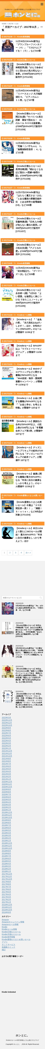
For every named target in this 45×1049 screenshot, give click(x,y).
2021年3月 (6, 774)
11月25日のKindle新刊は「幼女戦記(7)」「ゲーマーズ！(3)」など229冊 (29, 271)
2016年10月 (7, 910)
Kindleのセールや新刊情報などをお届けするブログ (22, 1040)
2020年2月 (6, 807)
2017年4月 (6, 894)
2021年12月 (7, 751)
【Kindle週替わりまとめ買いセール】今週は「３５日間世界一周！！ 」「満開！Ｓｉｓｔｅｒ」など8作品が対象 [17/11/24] (29, 508)
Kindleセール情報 (24, 315)
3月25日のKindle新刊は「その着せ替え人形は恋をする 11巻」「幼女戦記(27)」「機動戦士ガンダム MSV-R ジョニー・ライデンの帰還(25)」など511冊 (29, 652)
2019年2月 (6, 838)
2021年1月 (6, 779)
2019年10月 (7, 818)
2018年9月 (6, 851)
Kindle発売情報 (23, 37)
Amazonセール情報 (10, 924)
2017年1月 (6, 902)
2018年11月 (7, 846)
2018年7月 (6, 856)
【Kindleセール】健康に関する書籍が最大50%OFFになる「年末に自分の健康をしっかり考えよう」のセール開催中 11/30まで (29, 480)
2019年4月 (6, 833)
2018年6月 (6, 859)
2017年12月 (7, 874)
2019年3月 (6, 835)
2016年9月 (6, 912)
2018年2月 (6, 869)
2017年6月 (6, 889)
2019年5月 (6, 830)
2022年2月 (6, 746)
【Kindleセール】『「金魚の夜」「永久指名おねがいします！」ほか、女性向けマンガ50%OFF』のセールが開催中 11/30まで (29, 325)
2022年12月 (7, 720)
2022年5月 (6, 738)
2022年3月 (6, 743)
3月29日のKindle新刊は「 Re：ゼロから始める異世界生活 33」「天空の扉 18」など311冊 (29, 608)
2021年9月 (6, 759)
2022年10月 (7, 725)
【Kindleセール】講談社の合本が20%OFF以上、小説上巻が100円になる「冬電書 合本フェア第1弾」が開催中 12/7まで (29, 427)
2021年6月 (6, 766)
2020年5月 (6, 800)
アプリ (5, 942)
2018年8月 (6, 853)
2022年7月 (6, 733)
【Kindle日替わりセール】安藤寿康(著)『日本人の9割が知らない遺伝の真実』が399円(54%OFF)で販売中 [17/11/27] (29, 224)
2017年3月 (6, 897)
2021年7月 (6, 764)
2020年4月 (6, 802)
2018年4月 (6, 864)
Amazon (5, 920)
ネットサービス (8, 945)
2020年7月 (6, 794)
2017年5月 (6, 892)
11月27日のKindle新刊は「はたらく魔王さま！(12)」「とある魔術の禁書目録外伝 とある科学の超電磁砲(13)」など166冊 (29, 198)
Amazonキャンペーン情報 (13, 922)
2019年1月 (6, 841)
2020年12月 (7, 782)
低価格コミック (8, 947)
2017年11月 (7, 876)
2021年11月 (7, 753)
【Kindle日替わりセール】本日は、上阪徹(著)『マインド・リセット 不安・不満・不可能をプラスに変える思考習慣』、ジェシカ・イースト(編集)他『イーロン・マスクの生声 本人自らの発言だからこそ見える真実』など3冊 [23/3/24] (30, 700)
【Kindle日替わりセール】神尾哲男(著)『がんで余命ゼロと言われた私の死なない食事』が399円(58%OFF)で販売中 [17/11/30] (29, 70)
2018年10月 (7, 848)
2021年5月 (6, 769)
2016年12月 (7, 905)
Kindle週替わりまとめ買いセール (16, 939)
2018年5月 (6, 861)
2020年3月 (6, 805)
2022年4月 (6, 741)
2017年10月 (7, 879)
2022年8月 (6, 730)
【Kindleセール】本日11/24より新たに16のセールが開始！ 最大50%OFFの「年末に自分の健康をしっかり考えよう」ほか (29, 534)
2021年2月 (6, 777)
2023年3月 (6, 718)
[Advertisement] (20, 578)
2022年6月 (6, 736)
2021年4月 (6, 771)
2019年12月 (7, 812)
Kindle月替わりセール (11, 934)
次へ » (28, 553)
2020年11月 (7, 784)
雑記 (4, 950)
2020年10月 (7, 787)
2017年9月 (6, 882)
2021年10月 (7, 756)
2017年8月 (6, 884)
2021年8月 (6, 761)
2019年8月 (6, 823)
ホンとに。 (22, 1035)
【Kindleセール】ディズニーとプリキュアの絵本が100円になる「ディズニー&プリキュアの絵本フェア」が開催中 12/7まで (29, 453)
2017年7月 (6, 887)
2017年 (10, 24)
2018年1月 (6, 871)
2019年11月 (7, 815)
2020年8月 (6, 792)
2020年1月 (6, 810)
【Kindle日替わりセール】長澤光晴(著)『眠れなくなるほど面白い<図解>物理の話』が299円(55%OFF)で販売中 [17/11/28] (29, 172)
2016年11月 (7, 907)
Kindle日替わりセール (26, 60)
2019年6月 (6, 828)
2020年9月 (6, 789)
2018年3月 (6, 866)
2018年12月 (7, 843)
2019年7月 (6, 825)
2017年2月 (6, 900)
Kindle (4, 927)
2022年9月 (6, 728)
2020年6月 (6, 797)
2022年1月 (6, 748)
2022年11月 (7, 723)
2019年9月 (6, 820)
